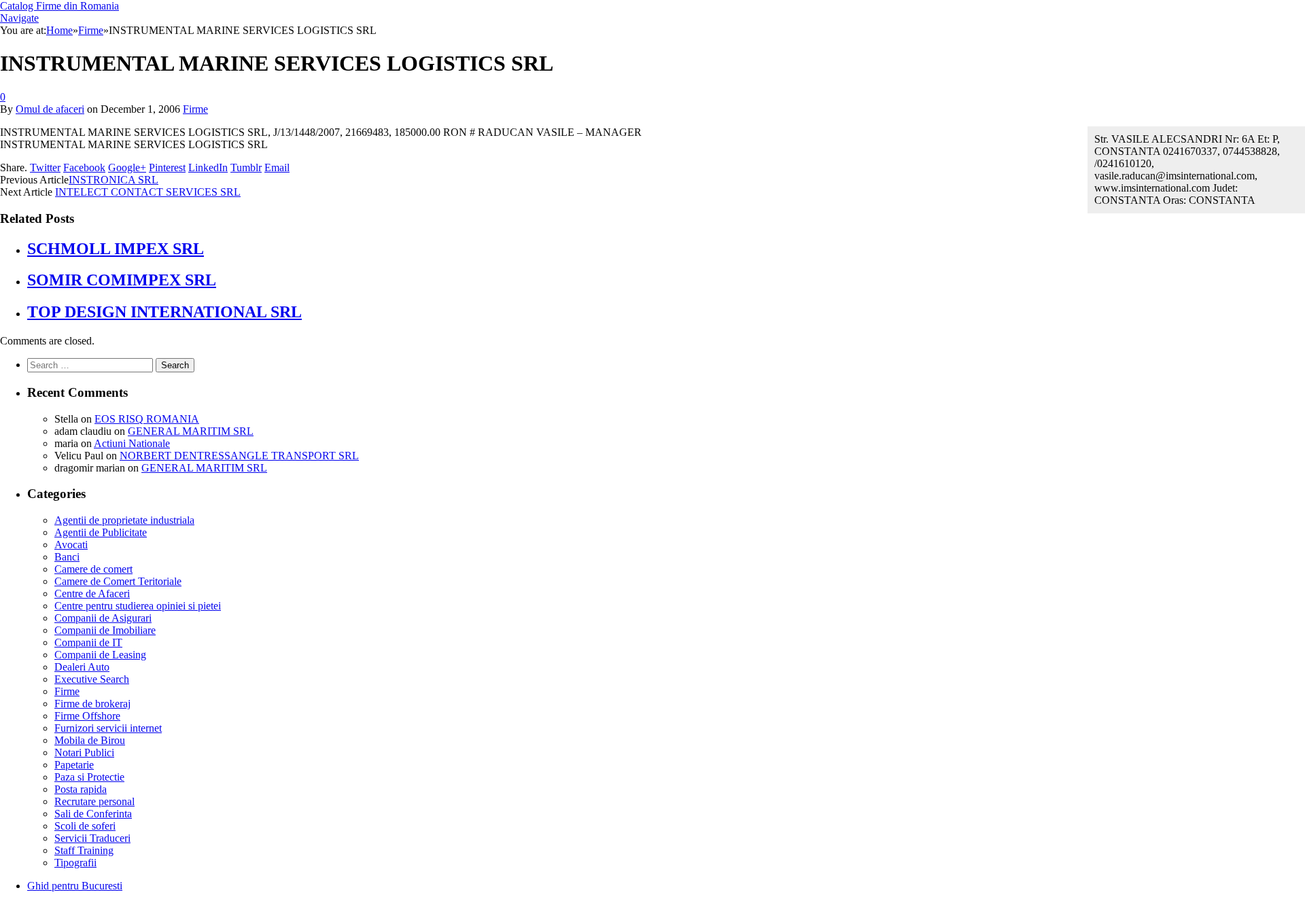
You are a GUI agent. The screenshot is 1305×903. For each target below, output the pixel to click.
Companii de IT (88, 642)
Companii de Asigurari (103, 618)
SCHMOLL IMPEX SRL (115, 249)
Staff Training (84, 850)
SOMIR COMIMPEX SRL (121, 280)
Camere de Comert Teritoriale (117, 581)
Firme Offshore (87, 716)
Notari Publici (84, 752)
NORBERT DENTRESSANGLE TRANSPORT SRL (239, 455)
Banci (67, 557)
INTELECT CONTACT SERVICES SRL (148, 192)
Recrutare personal (94, 801)
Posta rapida (80, 789)
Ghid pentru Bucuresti (74, 885)
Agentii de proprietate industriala (124, 520)
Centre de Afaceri (92, 593)
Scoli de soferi (85, 826)
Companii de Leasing (100, 654)
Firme (195, 109)
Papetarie (74, 765)
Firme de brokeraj (92, 703)
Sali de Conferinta (93, 813)
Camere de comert (93, 569)
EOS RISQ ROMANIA (146, 419)
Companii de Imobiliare (105, 630)
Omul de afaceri (50, 109)
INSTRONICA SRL (113, 179)
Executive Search (91, 679)
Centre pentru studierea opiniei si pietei (137, 606)
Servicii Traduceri (92, 838)
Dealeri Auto (81, 667)
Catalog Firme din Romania (59, 6)
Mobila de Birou (89, 740)
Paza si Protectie (89, 777)
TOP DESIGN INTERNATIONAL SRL (164, 312)
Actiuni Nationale (132, 443)
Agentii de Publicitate (100, 532)
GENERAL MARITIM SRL (191, 431)
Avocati (71, 544)
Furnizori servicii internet (108, 728)
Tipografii (75, 862)
